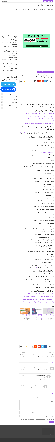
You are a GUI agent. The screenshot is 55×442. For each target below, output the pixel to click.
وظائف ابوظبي (33, 9)
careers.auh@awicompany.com (47, 152)
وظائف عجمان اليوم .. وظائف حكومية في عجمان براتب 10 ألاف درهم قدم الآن (38, 296)
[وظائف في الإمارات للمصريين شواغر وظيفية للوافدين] (48, 311)
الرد (20, 371)
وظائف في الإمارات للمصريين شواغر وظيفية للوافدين (49, 315)
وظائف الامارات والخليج (41, 71)
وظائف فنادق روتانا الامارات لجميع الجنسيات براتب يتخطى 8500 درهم (39, 293)
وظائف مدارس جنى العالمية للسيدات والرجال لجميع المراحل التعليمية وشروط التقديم (27, 356)
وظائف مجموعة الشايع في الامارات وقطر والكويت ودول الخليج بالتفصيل (39, 123)
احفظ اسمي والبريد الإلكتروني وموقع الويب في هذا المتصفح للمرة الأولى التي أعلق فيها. (37, 419)
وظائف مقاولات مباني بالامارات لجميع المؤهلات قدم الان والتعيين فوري (25, 315)
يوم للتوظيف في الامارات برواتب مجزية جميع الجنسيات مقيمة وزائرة (40, 113)
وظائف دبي (40, 9)
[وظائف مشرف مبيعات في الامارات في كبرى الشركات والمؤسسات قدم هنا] (37, 311)
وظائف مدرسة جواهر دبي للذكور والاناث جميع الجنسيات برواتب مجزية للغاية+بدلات (37, 301)
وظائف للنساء (14, 107)
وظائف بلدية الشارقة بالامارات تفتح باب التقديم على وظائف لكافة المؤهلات (38, 299)
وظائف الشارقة (25, 9)
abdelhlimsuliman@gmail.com (43, 369)
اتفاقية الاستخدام (49, 431)
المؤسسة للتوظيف (46, 5)
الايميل (35, 267)
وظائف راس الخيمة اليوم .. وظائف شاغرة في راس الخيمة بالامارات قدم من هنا (46, 356)
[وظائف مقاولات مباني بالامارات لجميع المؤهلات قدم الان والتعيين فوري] (25, 311)
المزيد (13, 9)
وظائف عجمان (18, 9)
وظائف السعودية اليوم (13, 105)
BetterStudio (9, 439)
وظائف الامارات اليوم (48, 9)
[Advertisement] (27, 21)
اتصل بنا (50, 434)
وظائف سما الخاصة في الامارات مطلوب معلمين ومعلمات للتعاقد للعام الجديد (38, 116)
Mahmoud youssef (40, 375)
